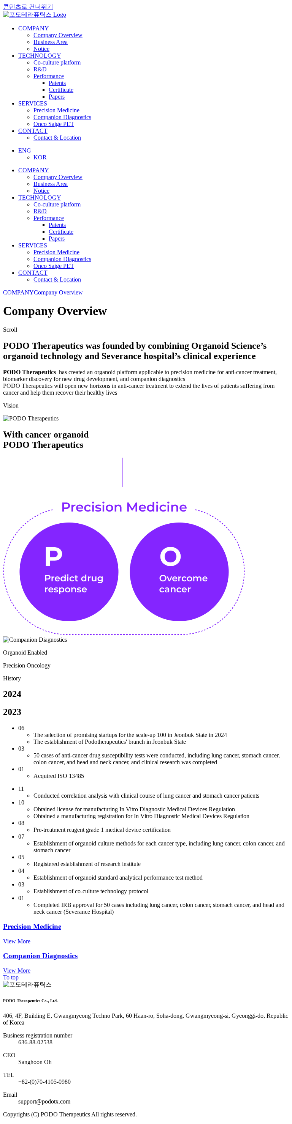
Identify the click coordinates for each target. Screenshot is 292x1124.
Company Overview (58, 292)
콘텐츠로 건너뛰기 (28, 6)
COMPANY (18, 292)
